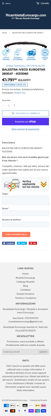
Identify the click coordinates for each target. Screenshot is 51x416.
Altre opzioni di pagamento (25, 129)
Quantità (6, 100)
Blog (25, 285)
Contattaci (25, 289)
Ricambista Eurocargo (18, 400)
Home (4, 33)
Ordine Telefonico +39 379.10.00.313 (25, 65)
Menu (8, 3)
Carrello (44, 3)
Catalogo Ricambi (25, 281)
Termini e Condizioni (25, 298)
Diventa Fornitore (25, 293)
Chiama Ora (19, 92)
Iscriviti (43, 352)
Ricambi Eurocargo (25, 277)
